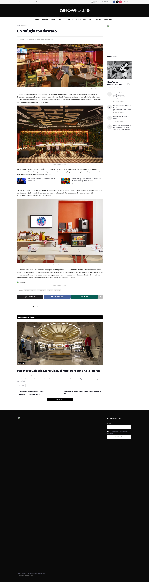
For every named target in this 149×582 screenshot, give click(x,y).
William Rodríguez (24, 375)
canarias (32, 2)
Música (70, 19)
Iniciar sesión (128, 2)
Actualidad (24, 25)
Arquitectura (81, 19)
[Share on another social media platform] (100, 297)
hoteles (50, 290)
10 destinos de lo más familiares (29, 394)
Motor (98, 19)
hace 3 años (30, 39)
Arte (90, 19)
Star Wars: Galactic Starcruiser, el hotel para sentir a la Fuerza (58, 371)
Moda (37, 2)
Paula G (21, 39)
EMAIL (109, 424)
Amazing (21, 363)
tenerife (19, 2)
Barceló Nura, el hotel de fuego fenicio (31, 391)
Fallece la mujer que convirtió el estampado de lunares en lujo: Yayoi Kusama (86, 180)
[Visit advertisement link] (119, 37)
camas (27, 290)
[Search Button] (131, 19)
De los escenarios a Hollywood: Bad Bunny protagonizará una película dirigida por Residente (122, 108)
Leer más (22, 385)
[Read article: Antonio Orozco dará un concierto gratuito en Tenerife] (21, 181)
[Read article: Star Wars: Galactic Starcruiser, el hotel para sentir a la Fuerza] (60, 343)
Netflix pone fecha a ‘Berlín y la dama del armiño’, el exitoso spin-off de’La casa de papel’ (122, 127)
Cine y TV (61, 19)
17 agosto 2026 (36, 375)
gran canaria (25, 2)
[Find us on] (114, 2)
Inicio (18, 25)
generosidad (41, 290)
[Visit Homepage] (74, 10)
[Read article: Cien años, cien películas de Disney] (119, 70)
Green (53, 19)
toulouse (57, 290)
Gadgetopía (108, 19)
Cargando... (59, 399)
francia (33, 290)
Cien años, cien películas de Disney (114, 83)
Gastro (45, 19)
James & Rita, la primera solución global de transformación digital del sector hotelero (120, 96)
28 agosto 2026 (32, 183)
